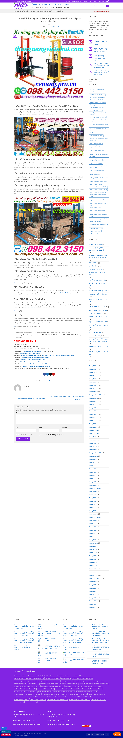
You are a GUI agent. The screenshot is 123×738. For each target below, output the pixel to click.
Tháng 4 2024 (93, 443)
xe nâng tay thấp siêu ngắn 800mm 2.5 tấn (99, 211)
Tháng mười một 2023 (95, 453)
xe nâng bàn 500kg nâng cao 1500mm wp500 (25, 688)
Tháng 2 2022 (93, 507)
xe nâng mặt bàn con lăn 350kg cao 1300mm (76, 694)
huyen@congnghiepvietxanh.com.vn (29, 353)
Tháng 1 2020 (93, 572)
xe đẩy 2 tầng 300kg (19, 702)
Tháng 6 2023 (93, 469)
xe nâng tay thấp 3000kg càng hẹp (98, 192)
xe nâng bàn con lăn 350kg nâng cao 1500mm (91, 688)
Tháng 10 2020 (93, 543)
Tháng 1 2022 (93, 511)
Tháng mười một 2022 (95, 488)
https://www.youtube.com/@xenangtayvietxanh (35, 357)
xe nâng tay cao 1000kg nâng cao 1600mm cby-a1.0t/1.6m (53, 696)
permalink (63, 380)
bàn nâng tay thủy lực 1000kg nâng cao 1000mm (71, 675)
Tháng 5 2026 (93, 375)
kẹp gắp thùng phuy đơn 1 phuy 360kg (23, 686)
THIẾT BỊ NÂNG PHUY (96, 244)
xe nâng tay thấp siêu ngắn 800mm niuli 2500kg (99, 215)
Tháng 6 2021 (93, 527)
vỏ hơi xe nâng (93, 132)
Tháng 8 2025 (93, 404)
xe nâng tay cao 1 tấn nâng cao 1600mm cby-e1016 (97, 171)
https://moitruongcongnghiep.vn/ (65, 355)
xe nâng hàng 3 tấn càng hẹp (96, 143)
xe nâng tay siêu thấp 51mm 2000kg (98, 186)
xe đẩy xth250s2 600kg (31, 702)
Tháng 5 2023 (93, 472)
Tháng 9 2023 (93, 459)
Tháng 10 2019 (93, 581)
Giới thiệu (68, 1)
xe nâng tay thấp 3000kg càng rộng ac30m (98, 195)
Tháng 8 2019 (93, 588)
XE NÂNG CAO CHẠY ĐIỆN (97, 280)
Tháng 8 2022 (93, 498)
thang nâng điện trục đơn (71, 686)
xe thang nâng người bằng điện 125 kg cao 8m (99, 225)
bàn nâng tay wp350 (66, 678)
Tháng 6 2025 (93, 411)
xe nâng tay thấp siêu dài (95, 207)
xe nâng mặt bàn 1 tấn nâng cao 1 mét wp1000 (63, 691)
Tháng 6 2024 (93, 436)
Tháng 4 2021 (93, 530)
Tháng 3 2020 (93, 565)
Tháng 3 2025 (93, 420)
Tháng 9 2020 (93, 546)
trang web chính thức (30, 307)
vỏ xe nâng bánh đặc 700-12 (96, 135)
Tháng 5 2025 (93, 414)
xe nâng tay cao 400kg (95, 174)
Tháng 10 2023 (93, 456)
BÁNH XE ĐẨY (93, 263)
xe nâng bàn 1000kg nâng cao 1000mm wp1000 (67, 688)
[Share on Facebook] (44, 374)
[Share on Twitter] (47, 374)
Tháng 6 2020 (93, 556)
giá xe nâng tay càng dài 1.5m (86, 683)
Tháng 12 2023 (93, 449)
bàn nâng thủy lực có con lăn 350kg (70, 681)
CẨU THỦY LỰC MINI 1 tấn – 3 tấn (98, 353)
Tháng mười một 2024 (95, 433)
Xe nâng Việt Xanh (65, 293)
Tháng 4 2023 (93, 475)
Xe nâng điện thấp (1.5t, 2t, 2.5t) (98, 316)
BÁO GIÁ (117, 734)
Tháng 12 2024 (93, 430)
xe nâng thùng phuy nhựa (95, 221)
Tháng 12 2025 (93, 391)
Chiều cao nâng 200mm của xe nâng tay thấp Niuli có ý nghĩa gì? (101, 42)
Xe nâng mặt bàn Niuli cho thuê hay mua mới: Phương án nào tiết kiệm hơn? (100, 661)
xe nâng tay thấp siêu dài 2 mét (98, 699)
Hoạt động (59, 11)
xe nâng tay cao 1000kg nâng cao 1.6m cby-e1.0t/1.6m (99, 178)
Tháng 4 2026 (93, 378)
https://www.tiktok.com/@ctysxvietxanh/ (32, 359)
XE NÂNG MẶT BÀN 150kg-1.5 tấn (98, 274)
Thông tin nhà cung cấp (45, 11)
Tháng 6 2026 (93, 372)
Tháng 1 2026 (93, 388)
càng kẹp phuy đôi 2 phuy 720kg (97, 94)
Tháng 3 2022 (93, 504)
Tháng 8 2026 (93, 366)
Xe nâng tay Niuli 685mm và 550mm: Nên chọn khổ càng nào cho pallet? (101, 50)
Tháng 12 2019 (93, 575)
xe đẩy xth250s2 (94, 233)
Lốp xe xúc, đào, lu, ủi (95, 269)
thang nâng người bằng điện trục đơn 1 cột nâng (52, 686)
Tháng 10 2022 (93, 491)
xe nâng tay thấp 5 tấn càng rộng (38, 699)
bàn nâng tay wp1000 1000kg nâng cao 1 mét (25, 681)
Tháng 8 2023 (93, 462)
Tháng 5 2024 (93, 440)
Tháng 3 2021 (93, 533)
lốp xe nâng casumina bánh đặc (97, 107)
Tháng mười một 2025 (95, 395)
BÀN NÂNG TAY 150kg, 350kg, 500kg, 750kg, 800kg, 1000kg (98, 256)
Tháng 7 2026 (93, 369)
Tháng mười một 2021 (95, 517)
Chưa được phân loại (49, 16)
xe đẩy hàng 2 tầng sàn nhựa (96, 228)
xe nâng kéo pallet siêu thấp (44, 691)
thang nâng (36, 686)
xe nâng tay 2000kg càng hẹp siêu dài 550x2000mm (98, 167)
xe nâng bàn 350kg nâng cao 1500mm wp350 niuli (90, 686)
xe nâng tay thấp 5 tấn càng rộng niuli (98, 189)
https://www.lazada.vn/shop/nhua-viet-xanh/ (33, 364)
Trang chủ (17, 11)
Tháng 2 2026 (93, 385)
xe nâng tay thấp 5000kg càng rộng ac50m (98, 200)
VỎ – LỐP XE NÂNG (95, 332)
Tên (17, 427)
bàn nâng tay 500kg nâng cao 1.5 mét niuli (24, 675)
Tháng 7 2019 (93, 591)
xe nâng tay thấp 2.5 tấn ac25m (21, 699)
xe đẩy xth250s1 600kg (95, 231)
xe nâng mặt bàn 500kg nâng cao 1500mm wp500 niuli (27, 694)
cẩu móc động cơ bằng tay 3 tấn (97, 99)
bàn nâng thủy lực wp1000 (20, 683)
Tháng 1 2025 (93, 427)
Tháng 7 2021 (93, 523)
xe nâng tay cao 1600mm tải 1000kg (98, 181)
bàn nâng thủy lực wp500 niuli (97, 89)
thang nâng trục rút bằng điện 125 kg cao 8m (98, 129)
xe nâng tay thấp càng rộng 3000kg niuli (98, 204)
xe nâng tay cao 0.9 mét (20, 696)
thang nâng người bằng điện (96, 110)
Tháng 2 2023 (93, 482)
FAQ (95, 1)
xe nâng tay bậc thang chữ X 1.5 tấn (97, 694)
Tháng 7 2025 (93, 408)
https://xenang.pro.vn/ (47, 355)
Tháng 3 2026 (93, 382)
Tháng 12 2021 (93, 514)
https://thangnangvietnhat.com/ (30, 355)
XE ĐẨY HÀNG (93, 266)
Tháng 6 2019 (93, 594)
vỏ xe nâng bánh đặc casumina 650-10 (99, 138)
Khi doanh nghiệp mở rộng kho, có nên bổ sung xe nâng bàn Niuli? (101, 72)
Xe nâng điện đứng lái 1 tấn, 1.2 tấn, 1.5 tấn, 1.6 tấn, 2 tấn (98, 249)
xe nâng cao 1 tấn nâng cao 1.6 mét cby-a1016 (25, 691)
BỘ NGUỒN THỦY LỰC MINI (98, 322)
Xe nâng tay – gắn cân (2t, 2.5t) (98, 294)
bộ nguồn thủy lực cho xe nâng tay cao (68, 683)
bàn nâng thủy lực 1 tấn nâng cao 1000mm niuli (49, 681)
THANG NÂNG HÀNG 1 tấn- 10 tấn (98, 326)
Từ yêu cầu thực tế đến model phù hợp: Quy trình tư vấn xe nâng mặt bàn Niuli (101, 58)
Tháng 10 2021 (93, 520)
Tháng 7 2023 (93, 465)
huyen (57, 26)
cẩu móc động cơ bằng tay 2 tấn (97, 97)
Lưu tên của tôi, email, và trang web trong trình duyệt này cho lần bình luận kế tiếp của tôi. (41, 435)
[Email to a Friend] (50, 374)
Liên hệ (90, 1)
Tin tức (85, 1)
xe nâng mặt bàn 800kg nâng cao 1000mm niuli (53, 694)
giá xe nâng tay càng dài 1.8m (101, 683)
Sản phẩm (25, 11)
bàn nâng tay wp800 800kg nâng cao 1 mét (82, 678)
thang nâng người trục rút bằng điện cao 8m (99, 125)
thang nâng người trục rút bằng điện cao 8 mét (99, 120)
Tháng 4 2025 (93, 417)
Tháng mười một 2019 (95, 578)
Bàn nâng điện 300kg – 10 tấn (98, 310)
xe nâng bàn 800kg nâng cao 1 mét (46, 688)
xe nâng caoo (93, 140)
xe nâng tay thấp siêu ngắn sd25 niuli (98, 219)
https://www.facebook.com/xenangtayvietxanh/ (36, 366)
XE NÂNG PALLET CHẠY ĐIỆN (98, 291)
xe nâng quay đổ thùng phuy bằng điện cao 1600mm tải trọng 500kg (99, 160)
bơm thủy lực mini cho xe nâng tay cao (49, 683)
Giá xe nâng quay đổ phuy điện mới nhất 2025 (31, 398)
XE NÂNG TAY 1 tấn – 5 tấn (97, 307)
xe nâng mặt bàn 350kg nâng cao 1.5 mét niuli (87, 691)
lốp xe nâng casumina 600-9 (96, 105)
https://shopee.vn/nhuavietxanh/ (30, 362)
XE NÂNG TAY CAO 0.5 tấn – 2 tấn (98, 284)
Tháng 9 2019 (93, 585)
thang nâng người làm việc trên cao (98, 117)
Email (40, 427)
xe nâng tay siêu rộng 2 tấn (96, 184)
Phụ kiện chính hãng (95, 336)
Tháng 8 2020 (93, 549)
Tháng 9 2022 (93, 494)
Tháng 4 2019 (93, 601)
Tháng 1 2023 (93, 485)
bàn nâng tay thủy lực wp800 (52, 678)
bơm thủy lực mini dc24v (95, 91)
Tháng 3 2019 (93, 604)
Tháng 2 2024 (93, 446)
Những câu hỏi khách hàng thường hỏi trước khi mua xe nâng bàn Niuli (101, 65)
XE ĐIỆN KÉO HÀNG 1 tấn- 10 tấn (98, 300)
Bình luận (19, 413)
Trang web (64, 427)
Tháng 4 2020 (93, 562)
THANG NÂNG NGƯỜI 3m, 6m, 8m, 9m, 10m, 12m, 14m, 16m (98, 340)
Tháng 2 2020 (93, 568)
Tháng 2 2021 (93, 536)
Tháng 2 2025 (93, 424)
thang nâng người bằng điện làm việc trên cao (98, 113)
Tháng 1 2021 (93, 540)
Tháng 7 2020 (93, 552)
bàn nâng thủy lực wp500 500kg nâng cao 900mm (92, 681)
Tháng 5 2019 (93, 597)
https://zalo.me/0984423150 (32, 351)
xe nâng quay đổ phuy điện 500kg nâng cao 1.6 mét (99, 155)
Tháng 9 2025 (93, 401)
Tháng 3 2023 (93, 478)
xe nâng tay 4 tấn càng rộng (96, 163)
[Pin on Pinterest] (53, 374)
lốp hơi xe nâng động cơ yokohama (98, 102)
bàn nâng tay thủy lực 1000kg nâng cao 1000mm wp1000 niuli (29, 678)
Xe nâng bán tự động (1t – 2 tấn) (98, 346)
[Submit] (107, 6)
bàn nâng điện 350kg (33, 683)
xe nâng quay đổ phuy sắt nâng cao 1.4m (98, 151)
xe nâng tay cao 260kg (32, 696)
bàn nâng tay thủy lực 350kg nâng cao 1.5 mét (47, 675)
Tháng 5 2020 (93, 559)
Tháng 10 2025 (93, 398)
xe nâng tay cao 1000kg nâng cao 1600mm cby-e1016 (82, 696)
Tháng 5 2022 (93, 501)
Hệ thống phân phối (76, 1)
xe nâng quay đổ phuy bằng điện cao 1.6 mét (99, 147)
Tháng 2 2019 (93, 607)
